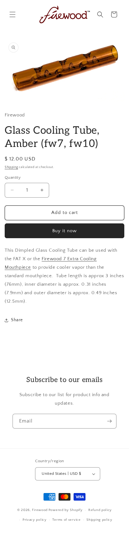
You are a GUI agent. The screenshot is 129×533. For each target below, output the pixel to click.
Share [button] (17, 320)
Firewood (40, 510)
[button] (12, 14)
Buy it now (64, 230)
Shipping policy (99, 520)
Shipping (11, 167)
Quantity (13, 177)
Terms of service (66, 520)
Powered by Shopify (66, 510)
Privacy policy (35, 520)
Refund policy (100, 510)
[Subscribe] (109, 421)
